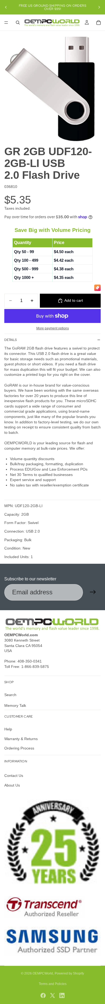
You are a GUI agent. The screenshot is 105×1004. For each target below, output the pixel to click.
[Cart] (98, 22)
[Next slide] (99, 7)
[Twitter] (52, 995)
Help (8, 729)
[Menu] (6, 22)
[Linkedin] (62, 995)
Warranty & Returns (21, 738)
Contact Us (13, 775)
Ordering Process (19, 748)
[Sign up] (93, 592)
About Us (12, 785)
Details (10, 340)
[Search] (18, 22)
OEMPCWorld (43, 973)
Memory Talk (15, 705)
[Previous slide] (6, 7)
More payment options (52, 328)
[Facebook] (43, 995)
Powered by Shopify (69, 973)
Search (10, 695)
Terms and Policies (52, 984)
